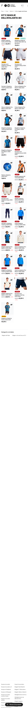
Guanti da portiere (19, 684)
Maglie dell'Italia (6, 335)
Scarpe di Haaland (6, 689)
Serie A (12, 11)
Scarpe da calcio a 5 (6, 686)
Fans (2, 11)
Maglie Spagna (18, 701)
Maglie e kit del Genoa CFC (19, 335)
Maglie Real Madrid (20, 686)
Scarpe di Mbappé (6, 692)
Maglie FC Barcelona (20, 689)
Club (7, 11)
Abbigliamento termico (20, 694)
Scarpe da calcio (5, 684)
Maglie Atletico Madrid (20, 692)
